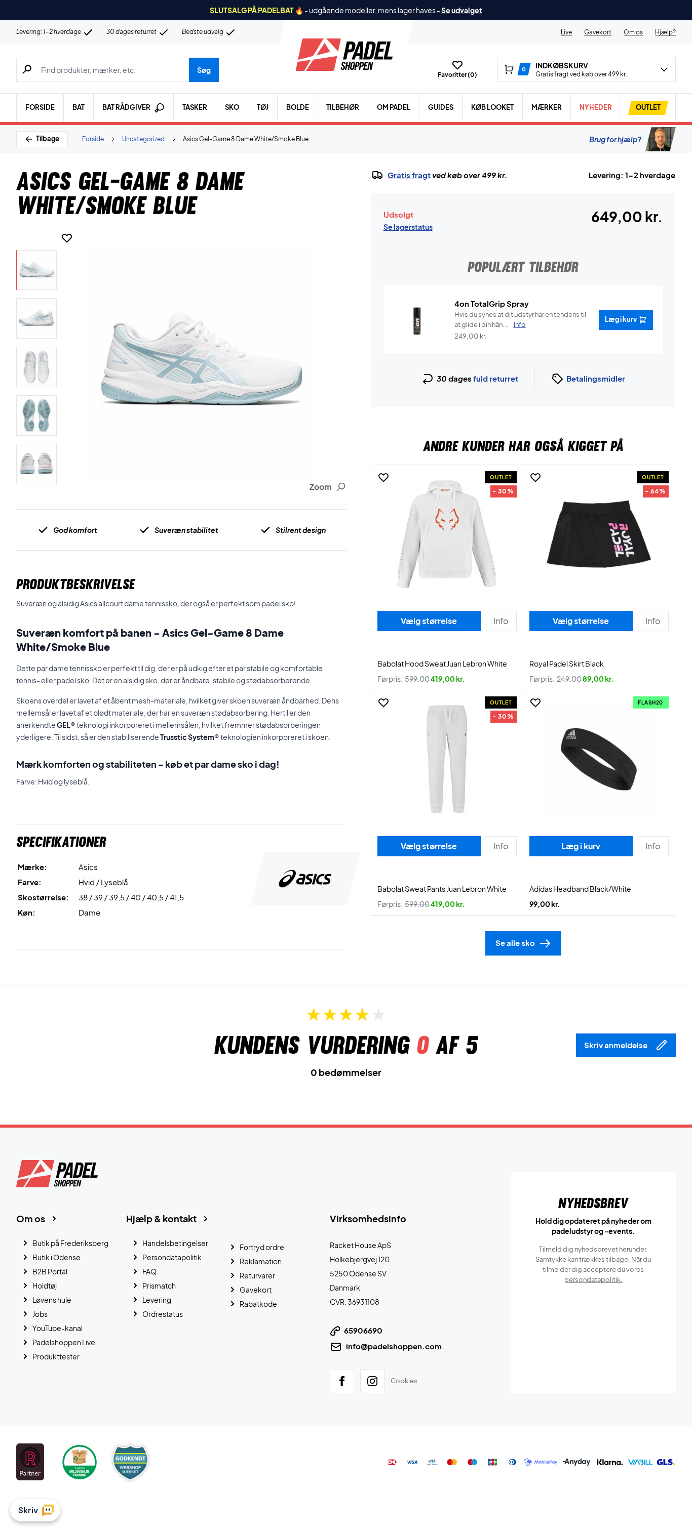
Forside (40, 107)
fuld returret (495, 378)
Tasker (194, 107)
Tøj (262, 107)
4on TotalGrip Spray (491, 303)
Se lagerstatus (408, 226)
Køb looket (492, 107)
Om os (633, 32)
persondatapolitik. (593, 1279)
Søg (204, 69)
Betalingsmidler (595, 378)
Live (566, 32)
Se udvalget (461, 10)
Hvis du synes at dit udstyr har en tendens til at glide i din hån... (520, 319)
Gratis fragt (409, 175)
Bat (78, 107)
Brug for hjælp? (615, 139)
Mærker (546, 107)
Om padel (393, 107)
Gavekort (597, 32)
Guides (440, 107)
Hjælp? (665, 32)
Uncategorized (143, 139)
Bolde (297, 107)
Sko (232, 107)
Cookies (404, 1381)
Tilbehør (342, 107)
